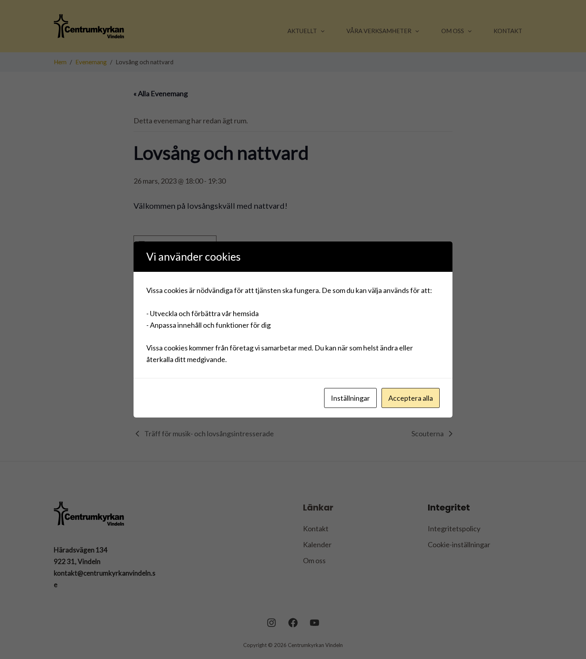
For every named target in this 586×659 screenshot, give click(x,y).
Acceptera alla (410, 398)
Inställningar (350, 398)
